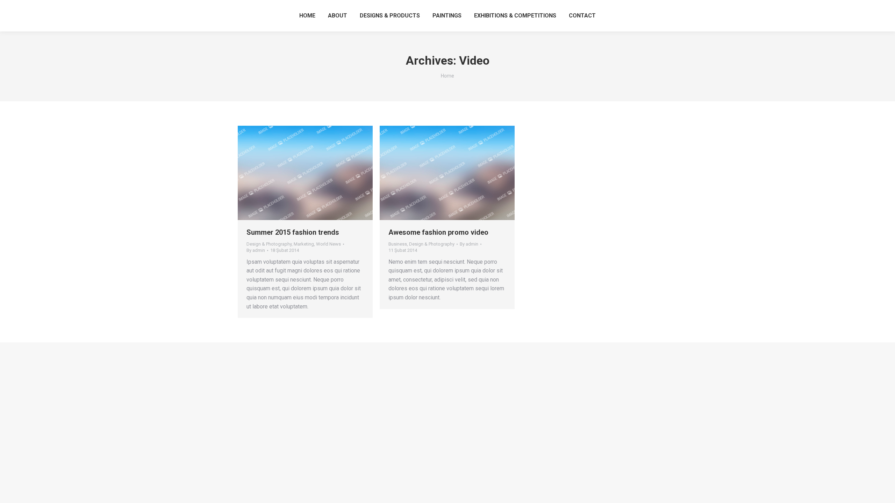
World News (328, 244)
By (255, 250)
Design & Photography (269, 244)
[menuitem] (307, 15)
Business (397, 244)
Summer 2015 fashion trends (292, 232)
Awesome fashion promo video (438, 232)
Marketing (304, 244)
